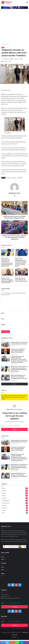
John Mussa (19, 177)
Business (4, 505)
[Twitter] (12, 584)
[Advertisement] (14, 27)
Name (3, 313)
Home (4, 44)
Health (3, 510)
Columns (4, 498)
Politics (4, 493)
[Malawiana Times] (6, 2)
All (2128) (15, 384)
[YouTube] (16, 584)
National (4, 490)
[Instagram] (19, 584)
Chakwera (8, 177)
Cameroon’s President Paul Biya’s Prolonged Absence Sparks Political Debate (18, 351)
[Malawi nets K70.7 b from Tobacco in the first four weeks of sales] (21, 271)
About (2, 559)
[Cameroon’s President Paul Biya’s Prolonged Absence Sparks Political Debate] (5, 351)
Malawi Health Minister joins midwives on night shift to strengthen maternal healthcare (19, 377)
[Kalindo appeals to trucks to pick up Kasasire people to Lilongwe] (5, 344)
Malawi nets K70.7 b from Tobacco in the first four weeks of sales (21, 280)
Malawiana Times (7, 59)
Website (3, 324)
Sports (3, 495)
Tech (3, 512)
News (8, 44)
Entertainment (5, 503)
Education (4, 507)
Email (3, 318)
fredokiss (14, 177)
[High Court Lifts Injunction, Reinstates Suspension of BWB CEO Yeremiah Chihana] (7, 271)
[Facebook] (9, 584)
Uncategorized (5, 500)
